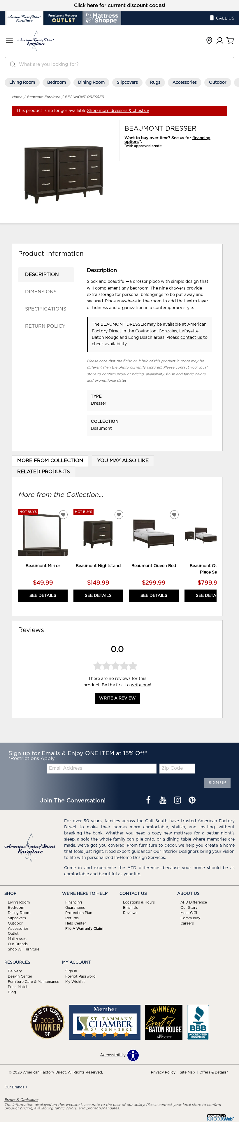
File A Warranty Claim (84, 928)
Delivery (15, 971)
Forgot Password (80, 976)
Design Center (20, 976)
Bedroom (56, 82)
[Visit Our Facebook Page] (149, 801)
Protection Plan (78, 913)
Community (190, 918)
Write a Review (117, 698)
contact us (191, 338)
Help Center (75, 923)
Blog (12, 992)
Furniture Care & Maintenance (33, 981)
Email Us (130, 907)
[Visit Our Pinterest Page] (192, 801)
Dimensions (41, 292)
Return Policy (45, 326)
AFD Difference (193, 902)
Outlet (13, 933)
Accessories (185, 82)
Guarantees (75, 907)
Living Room (22, 82)
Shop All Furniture (23, 949)
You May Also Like (123, 460)
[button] (9, 41)
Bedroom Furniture (43, 97)
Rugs (155, 82)
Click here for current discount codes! (119, 5)
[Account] (220, 40)
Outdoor (217, 82)
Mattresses (17, 939)
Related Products (43, 471)
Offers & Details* (213, 1072)
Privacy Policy (163, 1072)
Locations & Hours (139, 902)
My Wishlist (75, 981)
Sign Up (217, 783)
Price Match (18, 987)
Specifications (45, 309)
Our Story (189, 907)
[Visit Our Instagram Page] (178, 801)
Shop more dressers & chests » (118, 111)
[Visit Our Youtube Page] (163, 801)
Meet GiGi (188, 913)
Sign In (71, 971)
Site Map (187, 1072)
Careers (187, 923)
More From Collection (50, 460)
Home (17, 97)
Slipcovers (127, 82)
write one (140, 685)
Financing (73, 902)
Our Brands (18, 944)
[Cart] (230, 40)
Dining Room (91, 82)
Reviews (130, 913)
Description (42, 274)
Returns (72, 918)
